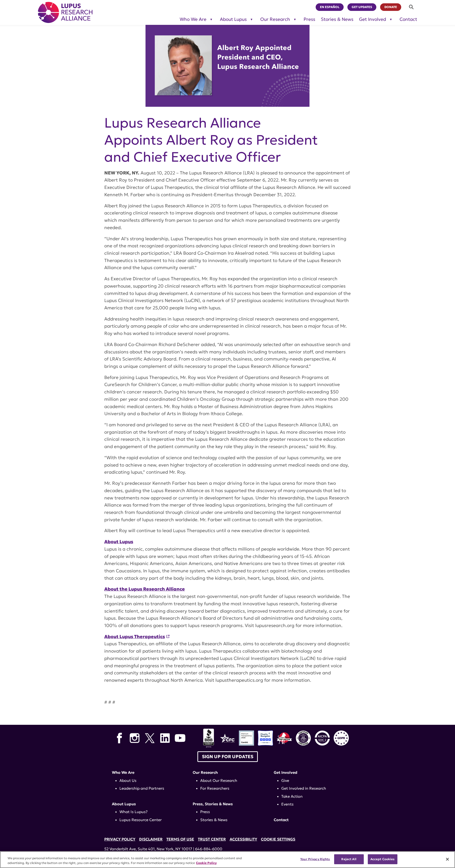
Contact (408, 19)
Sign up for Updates (227, 756)
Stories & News (337, 19)
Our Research (275, 19)
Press (309, 19)
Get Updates (362, 7)
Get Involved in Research (303, 788)
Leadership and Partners (141, 788)
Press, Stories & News (213, 803)
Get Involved (372, 19)
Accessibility (243, 839)
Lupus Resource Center (140, 819)
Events (287, 804)
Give (285, 780)
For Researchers (214, 788)
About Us (127, 780)
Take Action (292, 796)
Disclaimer (151, 839)
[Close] (447, 859)
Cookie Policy (206, 863)
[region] (227, 859)
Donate (390, 7)
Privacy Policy (119, 839)
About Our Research (218, 780)
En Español (329, 7)
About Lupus (233, 19)
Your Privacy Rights (315, 859)
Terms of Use (180, 839)
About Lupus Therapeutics (134, 636)
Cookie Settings (278, 839)
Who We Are (193, 19)
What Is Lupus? (133, 811)
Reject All (348, 859)
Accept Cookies (382, 859)
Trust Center (212, 839)
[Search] (411, 7)
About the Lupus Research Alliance (144, 589)
